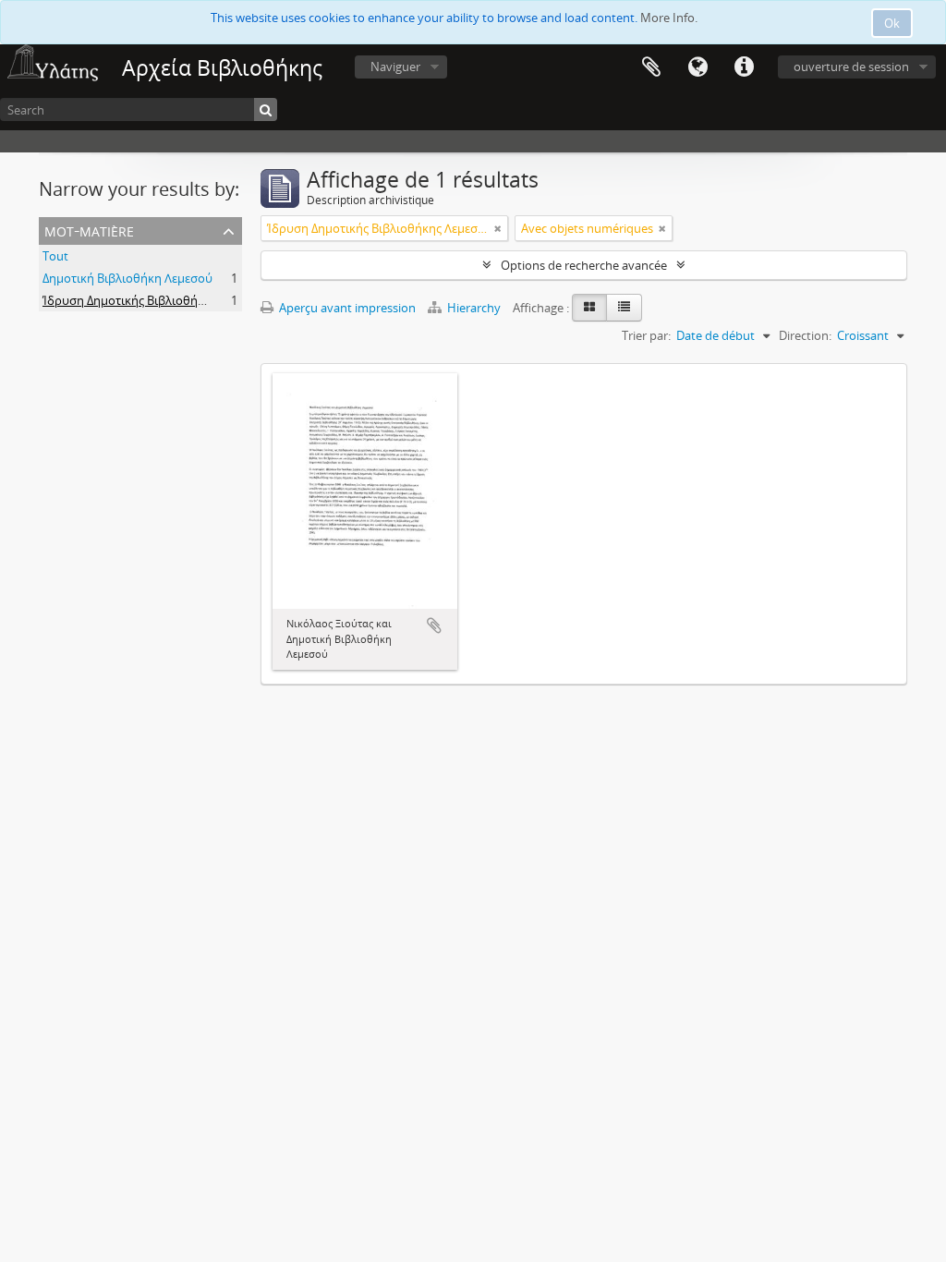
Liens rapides (744, 67)
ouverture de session (851, 66)
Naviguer (395, 66)
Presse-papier (651, 67)
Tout (55, 256)
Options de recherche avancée (584, 265)
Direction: (805, 335)
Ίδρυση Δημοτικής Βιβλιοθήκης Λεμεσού (155, 300)
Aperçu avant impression (346, 307)
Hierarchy (473, 307)
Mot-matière (89, 229)
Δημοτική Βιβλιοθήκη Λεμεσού (127, 278)
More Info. (668, 17)
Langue (697, 67)
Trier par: (646, 335)
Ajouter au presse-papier (434, 625)
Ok (892, 23)
